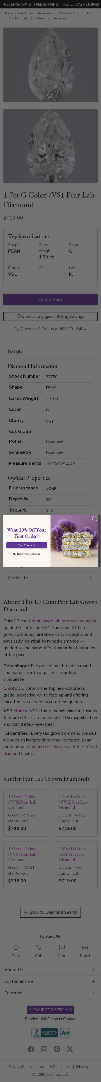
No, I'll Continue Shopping (26, 553)
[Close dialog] (94, 518)
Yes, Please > (27, 545)
